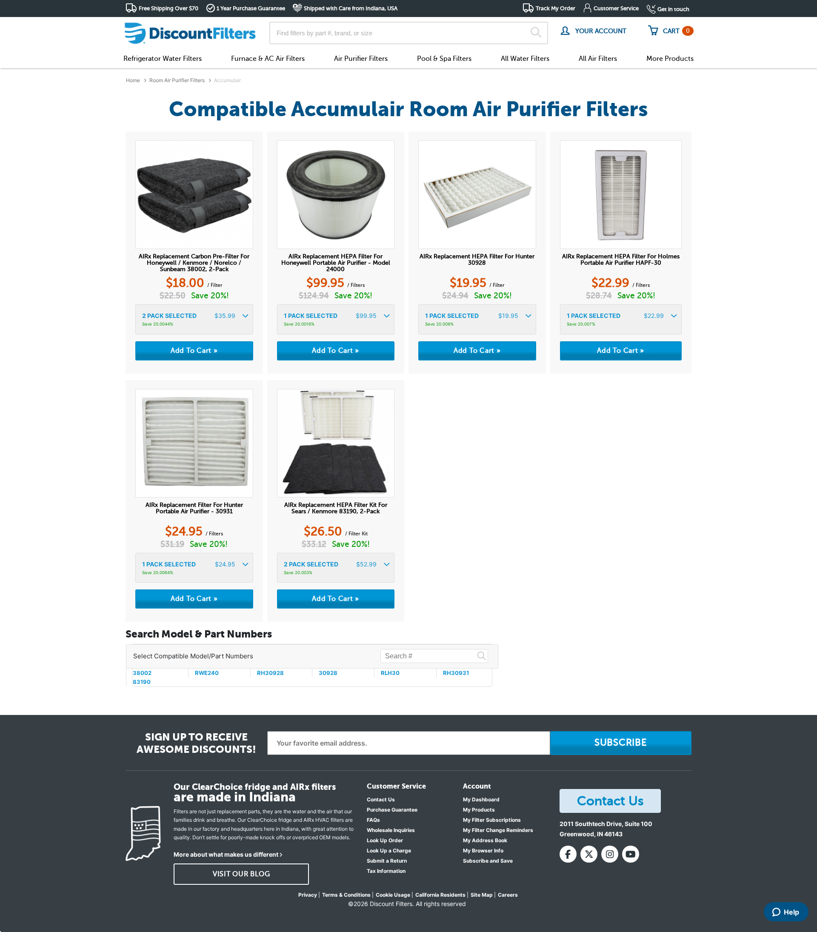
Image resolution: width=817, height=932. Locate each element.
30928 (328, 672)
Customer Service (616, 8)
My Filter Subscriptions (492, 820)
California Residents (440, 895)
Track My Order (555, 8)
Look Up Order (385, 840)
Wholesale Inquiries (391, 830)
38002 (142, 672)
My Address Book (485, 840)
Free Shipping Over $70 (168, 8)
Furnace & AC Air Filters (268, 59)
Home (133, 80)
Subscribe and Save (488, 861)
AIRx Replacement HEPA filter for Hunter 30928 (477, 259)
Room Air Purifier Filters (177, 80)
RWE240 (207, 672)
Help (791, 912)
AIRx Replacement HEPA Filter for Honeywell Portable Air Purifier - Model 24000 (335, 262)
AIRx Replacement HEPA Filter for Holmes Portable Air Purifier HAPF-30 (621, 259)
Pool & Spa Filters (444, 59)
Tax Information (386, 871)
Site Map (482, 895)
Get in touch (673, 9)
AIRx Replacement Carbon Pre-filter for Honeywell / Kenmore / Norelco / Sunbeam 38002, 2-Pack (194, 262)
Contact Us (381, 799)
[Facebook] (568, 854)
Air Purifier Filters (361, 59)
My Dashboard (481, 799)
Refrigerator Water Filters (162, 59)
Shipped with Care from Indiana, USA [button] (350, 8)
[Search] (536, 33)
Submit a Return (387, 861)
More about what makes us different (226, 854)
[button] (194, 319)
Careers (508, 895)
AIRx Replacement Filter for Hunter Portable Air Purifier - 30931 (194, 508)
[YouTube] (630, 854)
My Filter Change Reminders (498, 830)
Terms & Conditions (346, 895)
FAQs (373, 820)
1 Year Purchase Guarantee (251, 8)
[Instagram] (609, 854)
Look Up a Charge (389, 850)
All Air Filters (598, 59)
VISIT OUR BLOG (241, 874)
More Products (670, 59)
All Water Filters (525, 59)
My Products (479, 809)
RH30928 (270, 672)
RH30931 (456, 672)
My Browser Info (483, 850)
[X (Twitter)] (588, 854)
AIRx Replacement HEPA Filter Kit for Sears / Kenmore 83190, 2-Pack (335, 508)
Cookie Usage (393, 895)
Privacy (307, 895)
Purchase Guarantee (392, 809)
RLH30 (390, 672)
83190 (142, 681)
